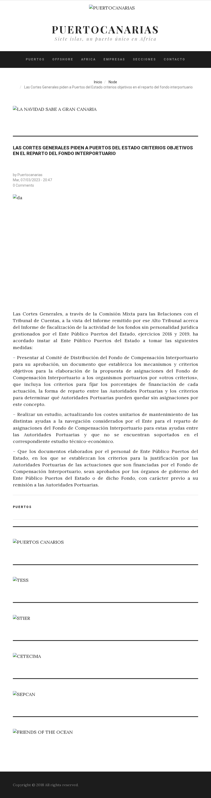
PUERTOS (35, 59)
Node (113, 82)
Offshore (62, 59)
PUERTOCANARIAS (105, 29)
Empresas (114, 59)
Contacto (174, 59)
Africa (88, 59)
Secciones (144, 59)
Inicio (98, 82)
